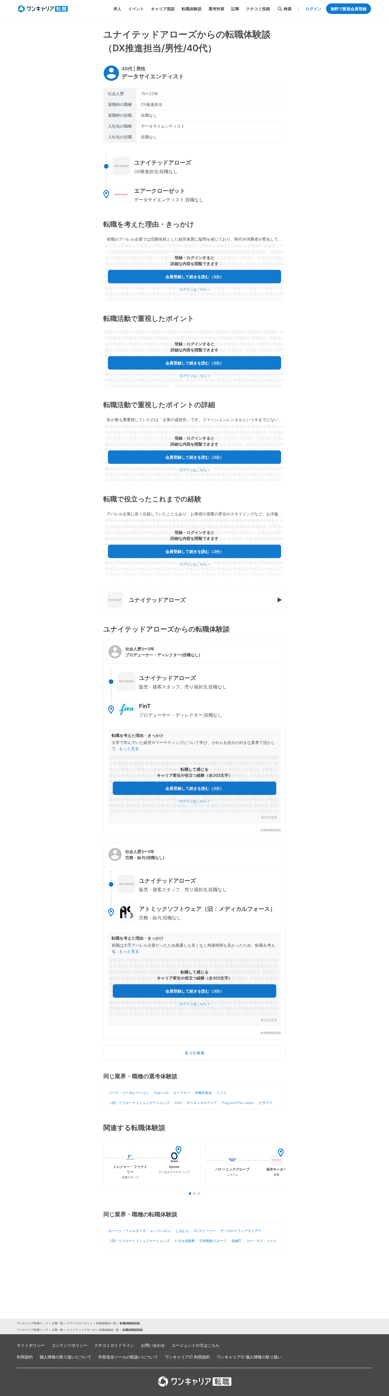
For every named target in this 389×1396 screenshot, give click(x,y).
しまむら (182, 1231)
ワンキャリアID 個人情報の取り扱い (249, 1356)
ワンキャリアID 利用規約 (187, 1356)
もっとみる (194, 1052)
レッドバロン (160, 1231)
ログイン (314, 8)
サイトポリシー (31, 1345)
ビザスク (266, 1102)
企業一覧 (57, 1323)
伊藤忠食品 (203, 1092)
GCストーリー (205, 1231)
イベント (136, 8)
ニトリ (221, 1092)
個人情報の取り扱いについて (65, 1356)
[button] (194, 738)
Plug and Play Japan (238, 1102)
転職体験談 (192, 8)
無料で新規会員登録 (349, 8)
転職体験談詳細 (271, 830)
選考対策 (216, 8)
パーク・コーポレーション (128, 1092)
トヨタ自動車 (184, 1241)
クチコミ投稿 (258, 8)
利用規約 (25, 1356)
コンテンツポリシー (69, 1345)
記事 (235, 8)
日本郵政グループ (213, 1241)
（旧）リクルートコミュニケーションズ (139, 1102)
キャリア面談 (163, 8)
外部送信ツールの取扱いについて (128, 1356)
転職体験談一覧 (106, 1323)
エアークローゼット (80, 1323)
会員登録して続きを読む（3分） (194, 276)
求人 (117, 8)
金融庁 (236, 1241)
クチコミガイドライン (114, 1345)
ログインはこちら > (194, 289)
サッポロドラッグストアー (240, 1231)
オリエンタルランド (202, 1102)
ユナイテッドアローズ (81, 1329)
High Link (161, 1092)
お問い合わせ (153, 1345)
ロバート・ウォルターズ (127, 1231)
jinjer (178, 1102)
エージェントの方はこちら (196, 1345)
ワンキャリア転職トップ (32, 1323)
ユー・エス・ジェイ (261, 1241)
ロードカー (181, 1092)
